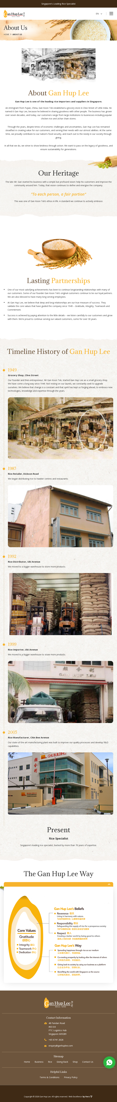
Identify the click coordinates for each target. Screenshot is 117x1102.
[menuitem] (99, 14)
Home (27, 1061)
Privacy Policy (70, 1077)
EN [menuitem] (97, 13)
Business (39, 1061)
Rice (50, 1061)
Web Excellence (75, 1096)
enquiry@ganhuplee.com (61, 1045)
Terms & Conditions (49, 1077)
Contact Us (87, 1061)
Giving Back (62, 1061)
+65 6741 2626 (56, 1039)
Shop (75, 1061)
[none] (99, 14)
